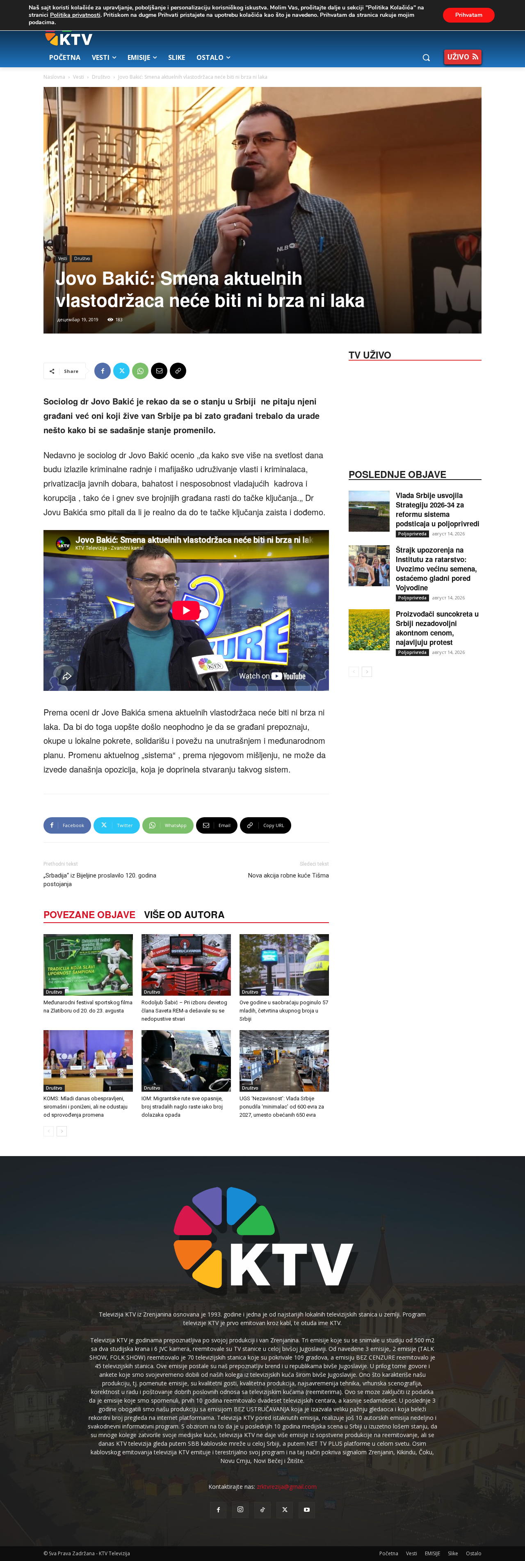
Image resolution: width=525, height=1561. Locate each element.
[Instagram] (240, 1510)
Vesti (78, 76)
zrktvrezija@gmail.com (287, 1486)
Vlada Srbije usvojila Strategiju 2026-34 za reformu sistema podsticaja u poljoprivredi (437, 509)
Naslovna (54, 76)
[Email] (159, 371)
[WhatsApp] (140, 371)
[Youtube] (307, 1510)
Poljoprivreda (412, 534)
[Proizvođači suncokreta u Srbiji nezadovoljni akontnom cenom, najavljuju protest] (369, 629)
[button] (426, 57)
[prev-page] (48, 1131)
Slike (453, 1553)
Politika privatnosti (75, 15)
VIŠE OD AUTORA (184, 914)
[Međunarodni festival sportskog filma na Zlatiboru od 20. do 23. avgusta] (88, 965)
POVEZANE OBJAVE (89, 914)
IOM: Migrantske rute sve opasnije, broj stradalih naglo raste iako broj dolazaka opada (182, 1106)
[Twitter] (121, 371)
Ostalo (474, 1553)
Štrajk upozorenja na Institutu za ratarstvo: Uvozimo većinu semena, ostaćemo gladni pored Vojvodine (436, 568)
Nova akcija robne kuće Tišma (288, 875)
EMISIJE (432, 1553)
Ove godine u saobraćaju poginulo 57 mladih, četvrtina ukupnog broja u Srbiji (284, 1010)
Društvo (101, 76)
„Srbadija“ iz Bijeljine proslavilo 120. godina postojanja (99, 880)
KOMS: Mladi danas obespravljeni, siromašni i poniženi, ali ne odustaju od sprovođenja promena (85, 1106)
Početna (388, 1553)
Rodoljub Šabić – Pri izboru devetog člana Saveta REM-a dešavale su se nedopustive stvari (184, 1010)
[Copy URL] (178, 371)
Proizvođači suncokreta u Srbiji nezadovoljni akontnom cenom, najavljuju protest (437, 628)
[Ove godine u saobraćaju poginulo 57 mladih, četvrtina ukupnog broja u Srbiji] (284, 965)
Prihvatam (468, 15)
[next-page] (62, 1131)
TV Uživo (370, 354)
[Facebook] (102, 371)
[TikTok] (262, 1510)
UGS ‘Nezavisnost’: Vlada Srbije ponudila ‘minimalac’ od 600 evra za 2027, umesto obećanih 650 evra (282, 1106)
